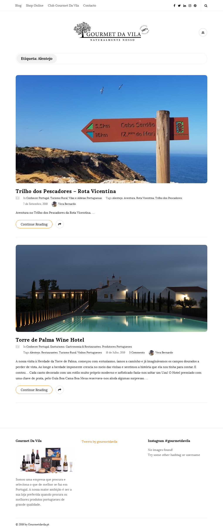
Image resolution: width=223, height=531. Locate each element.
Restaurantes (49, 352)
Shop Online (35, 5)
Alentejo (117, 198)
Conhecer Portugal (37, 198)
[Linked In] (184, 5)
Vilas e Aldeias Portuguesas (85, 198)
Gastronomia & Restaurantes (83, 346)
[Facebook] (174, 5)
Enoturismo (57, 346)
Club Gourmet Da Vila (63, 5)
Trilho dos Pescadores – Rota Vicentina (66, 191)
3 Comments (137, 352)
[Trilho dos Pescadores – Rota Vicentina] (111, 129)
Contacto (89, 5)
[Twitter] (179, 5)
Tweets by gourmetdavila (99, 442)
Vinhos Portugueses (90, 352)
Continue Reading (34, 224)
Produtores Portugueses (117, 346)
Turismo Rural (59, 198)
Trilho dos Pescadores (168, 198)
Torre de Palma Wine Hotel (50, 340)
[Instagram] (190, 5)
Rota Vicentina (145, 198)
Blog (18, 5)
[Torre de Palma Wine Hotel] (111, 288)
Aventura (129, 198)
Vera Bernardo (67, 203)
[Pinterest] (195, 5)
